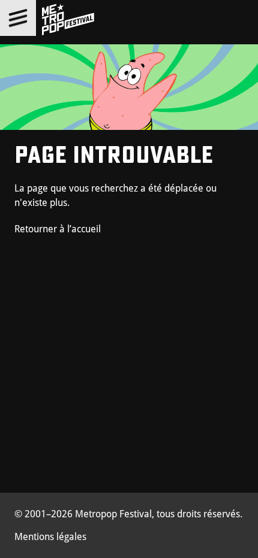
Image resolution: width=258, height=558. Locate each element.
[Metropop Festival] (68, 20)
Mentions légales (50, 536)
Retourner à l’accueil (57, 229)
